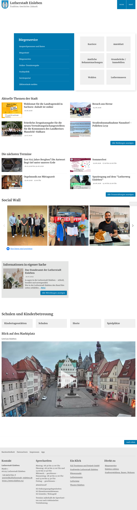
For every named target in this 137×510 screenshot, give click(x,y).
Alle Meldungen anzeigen (123, 143)
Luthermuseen (76, 477)
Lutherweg (74, 481)
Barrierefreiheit (8, 452)
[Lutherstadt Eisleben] (17, 473)
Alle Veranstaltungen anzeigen (120, 194)
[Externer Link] (133, 203)
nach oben (130, 442)
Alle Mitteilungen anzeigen (53, 293)
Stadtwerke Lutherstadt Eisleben (84, 469)
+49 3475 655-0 (9, 475)
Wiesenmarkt (76, 473)
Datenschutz (22, 452)
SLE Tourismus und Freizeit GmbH (84, 466)
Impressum (34, 452)
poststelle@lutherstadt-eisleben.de (17, 478)
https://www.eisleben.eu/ (13, 481)
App (43, 452)
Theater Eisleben (77, 485)
